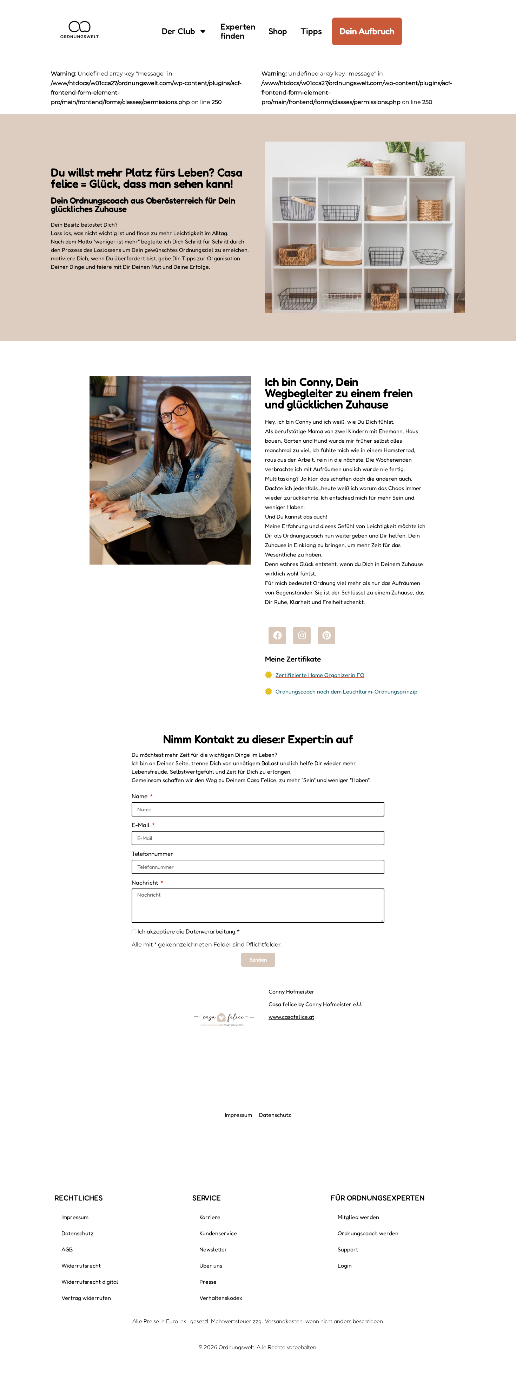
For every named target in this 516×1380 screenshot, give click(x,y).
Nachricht (145, 882)
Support (348, 1249)
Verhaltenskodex (220, 1297)
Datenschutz (275, 1114)
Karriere (209, 1216)
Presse (208, 1281)
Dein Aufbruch (367, 31)
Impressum (238, 1114)
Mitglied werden (358, 1216)
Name (140, 796)
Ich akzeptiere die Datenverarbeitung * (189, 931)
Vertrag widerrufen (86, 1297)
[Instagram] (302, 635)
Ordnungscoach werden (368, 1233)
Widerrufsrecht (81, 1265)
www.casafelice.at (291, 1016)
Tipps (311, 31)
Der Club (178, 31)
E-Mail (141, 824)
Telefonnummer (152, 853)
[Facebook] (277, 635)
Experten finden (237, 31)
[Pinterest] (326, 635)
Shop (278, 31)
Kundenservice (218, 1233)
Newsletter (213, 1249)
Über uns (210, 1265)
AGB (67, 1249)
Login (345, 1265)
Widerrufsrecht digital (89, 1281)
